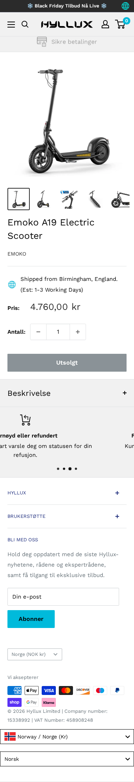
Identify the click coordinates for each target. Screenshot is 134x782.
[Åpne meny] (11, 25)
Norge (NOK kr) (28, 654)
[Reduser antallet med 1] (38, 332)
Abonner (31, 618)
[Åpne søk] (25, 24)
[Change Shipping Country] (125, 6)
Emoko (16, 254)
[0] (120, 24)
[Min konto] (105, 24)
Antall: (16, 331)
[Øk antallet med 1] (78, 332)
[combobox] (67, 736)
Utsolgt (67, 362)
